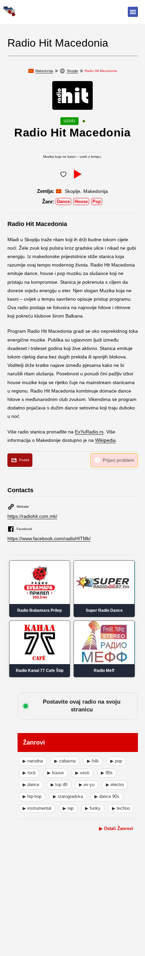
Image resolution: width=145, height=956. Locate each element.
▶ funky (92, 808)
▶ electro (115, 784)
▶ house (55, 772)
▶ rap (68, 808)
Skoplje (72, 71)
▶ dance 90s (106, 796)
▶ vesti (82, 772)
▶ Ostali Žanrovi (116, 828)
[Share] (19, 460)
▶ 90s (107, 772)
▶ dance (31, 784)
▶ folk (93, 760)
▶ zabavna (65, 760)
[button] (133, 12)
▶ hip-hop (32, 796)
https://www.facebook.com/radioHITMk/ (49, 538)
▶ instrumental (37, 808)
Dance (63, 201)
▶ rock (29, 772)
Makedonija (44, 71)
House (81, 201)
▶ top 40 (59, 784)
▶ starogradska (68, 796)
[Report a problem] (114, 460)
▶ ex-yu (86, 784)
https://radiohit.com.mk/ (32, 516)
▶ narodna (33, 760)
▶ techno (121, 808)
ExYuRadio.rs (89, 431)
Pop (96, 201)
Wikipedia (105, 440)
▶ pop (116, 760)
